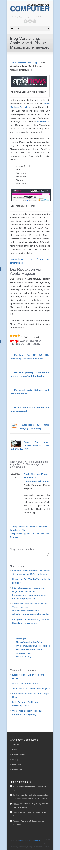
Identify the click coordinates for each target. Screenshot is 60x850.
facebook (26, 21)
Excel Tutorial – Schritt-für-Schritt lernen (28, 677)
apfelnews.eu (42, 121)
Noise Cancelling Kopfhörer (29, 642)
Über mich (16, 749)
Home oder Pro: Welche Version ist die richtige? (31, 581)
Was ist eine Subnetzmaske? (26, 683)
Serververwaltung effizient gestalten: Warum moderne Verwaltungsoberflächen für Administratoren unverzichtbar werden (30, 608)
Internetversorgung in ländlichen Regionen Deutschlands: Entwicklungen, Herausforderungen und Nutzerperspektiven (29, 593)
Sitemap (15, 760)
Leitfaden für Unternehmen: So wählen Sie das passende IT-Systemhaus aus (31, 572)
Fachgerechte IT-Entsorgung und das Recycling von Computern (30, 621)
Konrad (15, 786)
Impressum (16, 765)
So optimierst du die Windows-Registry (31, 688)
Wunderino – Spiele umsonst (30, 649)
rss (34, 21)
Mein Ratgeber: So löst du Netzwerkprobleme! (25, 704)
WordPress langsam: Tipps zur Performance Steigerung (27, 713)
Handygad (21, 638)
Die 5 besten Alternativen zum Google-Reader (31, 695)
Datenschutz (17, 770)
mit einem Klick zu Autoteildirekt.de (33, 646)
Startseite (15, 744)
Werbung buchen (18, 754)
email (30, 21)
